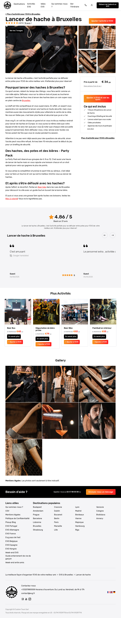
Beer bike (42, 187)
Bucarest (58, 515)
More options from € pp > (93, 86)
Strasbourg (38, 530)
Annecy (99, 518)
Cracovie (58, 507)
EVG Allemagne (12, 530)
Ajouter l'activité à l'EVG (102, 21)
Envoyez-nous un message (101, 492)
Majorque (79, 522)
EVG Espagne (11, 545)
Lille (56, 530)
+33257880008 (28, 589)
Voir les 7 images (16, 31)
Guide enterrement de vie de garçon (18, 557)
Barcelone (37, 518)
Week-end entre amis (14, 562)
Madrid (78, 511)
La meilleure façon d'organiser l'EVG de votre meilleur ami (30, 575)
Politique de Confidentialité (17, 518)
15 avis (27, 23)
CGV (7, 511)
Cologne (100, 511)
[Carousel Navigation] (60, 235)
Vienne (78, 518)
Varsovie (100, 507)
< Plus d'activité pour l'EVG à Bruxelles (22, 14)
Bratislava (100, 515)
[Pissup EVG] (7, 5)
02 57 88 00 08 (73, 492)
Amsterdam (38, 511)
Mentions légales (12, 515)
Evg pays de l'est (12, 537)
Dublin (57, 511)
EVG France (10, 533)
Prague (36, 515)
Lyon (77, 507)
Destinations (19, 4)
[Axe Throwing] (111, 592)
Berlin (56, 518)
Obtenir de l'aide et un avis (107, 5)
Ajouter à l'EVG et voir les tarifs (97, 99)
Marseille (58, 526)
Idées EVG (43, 5)
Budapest (37, 507)
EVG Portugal (11, 526)
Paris (56, 522)
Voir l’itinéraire (74, 5)
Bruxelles (26, 100)
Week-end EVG (11, 552)
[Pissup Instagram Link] (29, 599)
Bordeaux (79, 515)
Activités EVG (31, 5)
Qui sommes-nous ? (59, 5)
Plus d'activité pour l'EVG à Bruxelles (98, 138)
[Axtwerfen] (114, 592)
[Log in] (92, 5)
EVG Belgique (11, 541)
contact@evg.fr (28, 593)
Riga (77, 530)
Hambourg (80, 526)
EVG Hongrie (11, 549)
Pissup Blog (10, 522)
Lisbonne (37, 522)
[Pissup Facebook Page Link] (22, 599)
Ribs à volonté (11, 199)
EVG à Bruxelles (66, 575)
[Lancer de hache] (108, 592)
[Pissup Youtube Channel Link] (26, 599)
